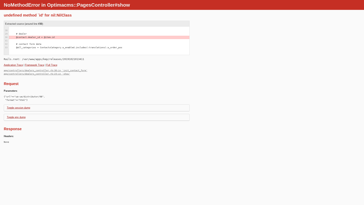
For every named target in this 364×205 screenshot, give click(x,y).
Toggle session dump (18, 107)
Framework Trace (34, 65)
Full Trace (51, 65)
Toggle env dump (16, 117)
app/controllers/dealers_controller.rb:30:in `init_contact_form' (45, 70)
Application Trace (13, 65)
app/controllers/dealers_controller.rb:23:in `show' (37, 74)
